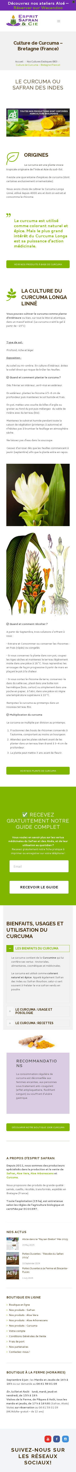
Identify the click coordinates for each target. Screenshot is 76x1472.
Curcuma (12, 1177)
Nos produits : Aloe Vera (23, 1315)
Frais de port (16, 1341)
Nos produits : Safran (22, 1310)
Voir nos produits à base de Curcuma (38, 264)
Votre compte (17, 1331)
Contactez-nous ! (19, 1352)
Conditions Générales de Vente (27, 1336)
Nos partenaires (18, 1347)
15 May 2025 (28, 1245)
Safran (10, 1173)
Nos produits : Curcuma (23, 1325)
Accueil (19, 61)
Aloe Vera (22, 1173)
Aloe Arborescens (42, 1173)
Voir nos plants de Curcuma (38, 770)
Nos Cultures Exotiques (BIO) (42, 61)
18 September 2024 (31, 1263)
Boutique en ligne (19, 1304)
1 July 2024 (27, 1278)
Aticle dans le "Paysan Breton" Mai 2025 (45, 1239)
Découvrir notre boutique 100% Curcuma (38, 1127)
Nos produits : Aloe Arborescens (28, 1320)
